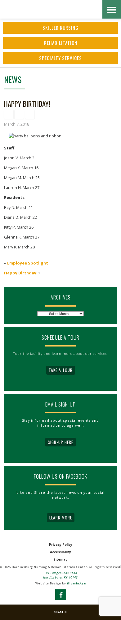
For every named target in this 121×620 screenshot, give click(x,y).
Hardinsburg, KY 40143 (60, 577)
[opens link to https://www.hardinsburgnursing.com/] (62, 9)
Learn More (60, 518)
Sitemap (60, 559)
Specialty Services (60, 57)
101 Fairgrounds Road (60, 573)
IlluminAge (76, 583)
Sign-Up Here (60, 442)
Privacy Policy (60, 544)
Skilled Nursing (60, 27)
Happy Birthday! (21, 273)
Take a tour (61, 370)
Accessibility (60, 552)
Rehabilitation (60, 42)
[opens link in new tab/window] (8, 114)
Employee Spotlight (27, 263)
